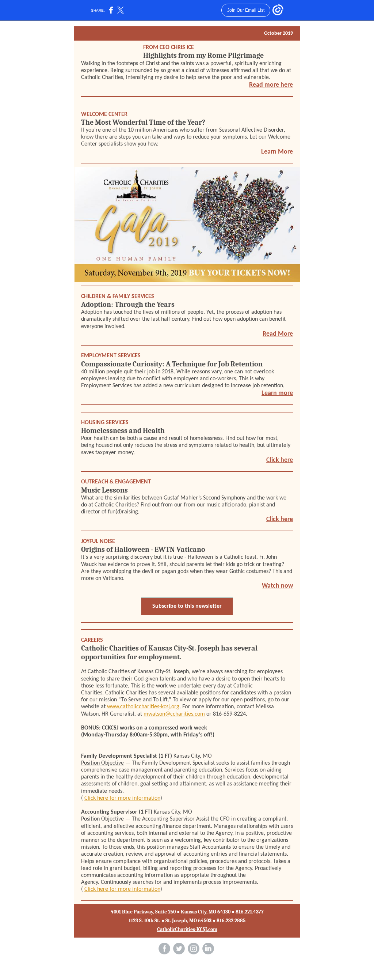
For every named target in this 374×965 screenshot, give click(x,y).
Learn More (277, 151)
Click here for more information (122, 798)
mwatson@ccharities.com (174, 714)
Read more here (271, 85)
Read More (278, 334)
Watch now (277, 586)
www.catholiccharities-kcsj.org (143, 707)
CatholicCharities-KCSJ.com (187, 929)
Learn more (277, 393)
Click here (279, 460)
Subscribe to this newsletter (187, 606)
